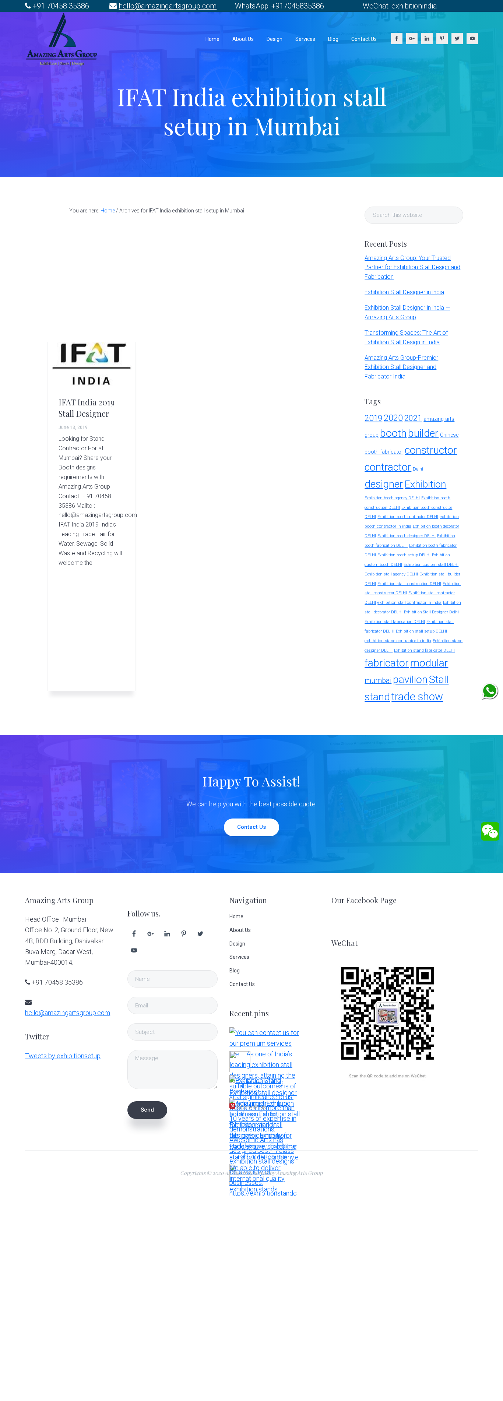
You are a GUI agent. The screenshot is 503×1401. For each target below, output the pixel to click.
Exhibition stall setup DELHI (421, 631)
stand (377, 697)
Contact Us (251, 827)
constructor (431, 450)
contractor (388, 467)
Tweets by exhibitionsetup (63, 1056)
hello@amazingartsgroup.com (168, 5)
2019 (373, 418)
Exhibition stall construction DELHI (409, 583)
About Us (240, 930)
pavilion (410, 679)
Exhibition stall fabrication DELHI (395, 621)
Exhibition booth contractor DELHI (407, 516)
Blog (234, 970)
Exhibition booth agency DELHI (392, 498)
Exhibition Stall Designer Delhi (431, 612)
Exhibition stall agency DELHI (391, 574)
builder (423, 433)
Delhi (418, 469)
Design (237, 943)
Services (239, 957)
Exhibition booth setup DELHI (403, 555)
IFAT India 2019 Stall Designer (87, 408)
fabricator (387, 663)
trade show (417, 696)
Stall (439, 679)
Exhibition (425, 484)
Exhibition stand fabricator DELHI (424, 650)
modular (429, 663)
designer (384, 484)
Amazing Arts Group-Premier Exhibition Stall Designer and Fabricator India (401, 367)
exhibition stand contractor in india (398, 640)
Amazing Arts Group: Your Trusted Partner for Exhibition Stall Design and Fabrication (412, 267)
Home (236, 916)
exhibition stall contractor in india (409, 602)
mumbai (378, 680)
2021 (413, 418)
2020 (393, 418)
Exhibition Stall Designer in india (404, 292)
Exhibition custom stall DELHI (431, 564)
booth (393, 433)
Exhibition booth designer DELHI (406, 536)
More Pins (251, 1106)
